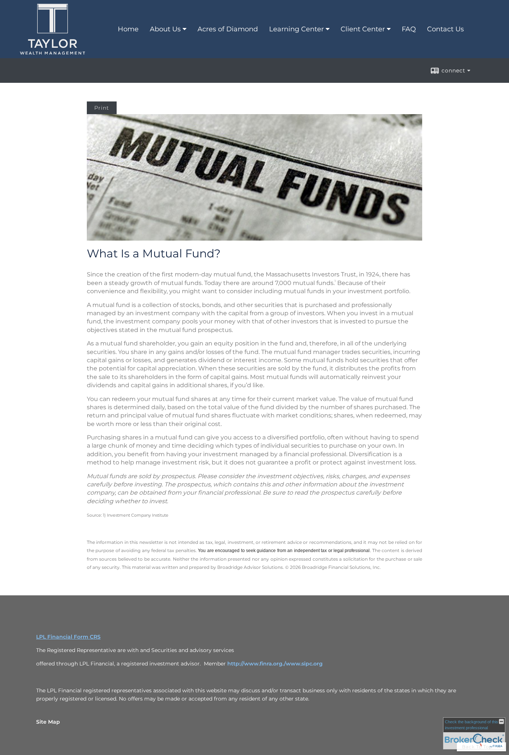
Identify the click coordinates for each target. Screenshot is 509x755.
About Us (165, 29)
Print (101, 107)
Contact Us (445, 29)
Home (128, 29)
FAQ (409, 29)
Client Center (363, 29)
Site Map (48, 721)
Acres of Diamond (227, 29)
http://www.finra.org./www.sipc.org (275, 663)
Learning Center (296, 29)
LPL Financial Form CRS (68, 636)
